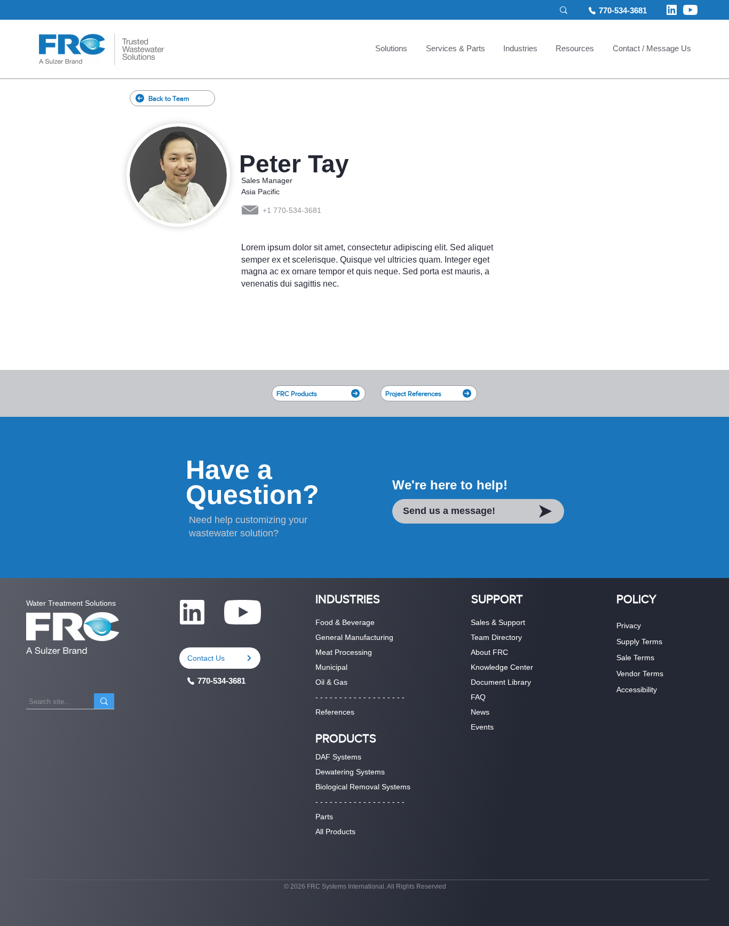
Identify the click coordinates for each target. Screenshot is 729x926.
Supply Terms (639, 641)
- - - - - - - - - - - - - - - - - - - (360, 697)
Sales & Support (498, 622)
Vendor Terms (639, 673)
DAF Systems (338, 757)
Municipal (331, 667)
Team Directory (496, 637)
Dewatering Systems (350, 771)
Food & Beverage (345, 622)
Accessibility (636, 689)
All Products (335, 831)
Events (482, 727)
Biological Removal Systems (362, 786)
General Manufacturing (354, 637)
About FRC (489, 652)
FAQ (478, 697)
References (334, 712)
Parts (324, 816)
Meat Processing (343, 652)
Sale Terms (635, 657)
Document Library (501, 682)
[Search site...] (104, 701)
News (480, 712)
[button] (391, 49)
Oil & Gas (331, 682)
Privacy (628, 625)
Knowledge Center (502, 667)
